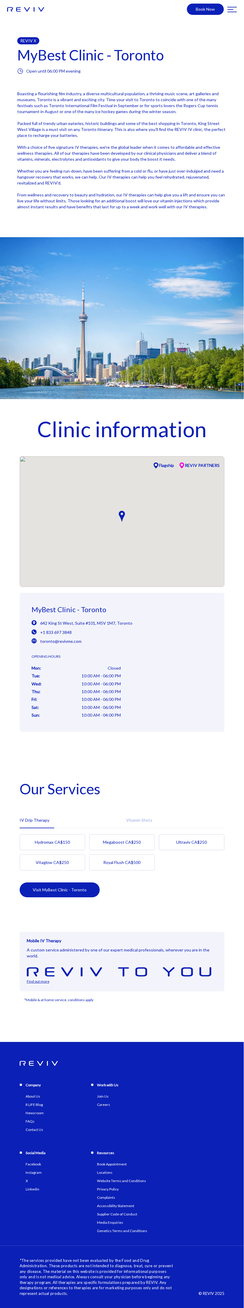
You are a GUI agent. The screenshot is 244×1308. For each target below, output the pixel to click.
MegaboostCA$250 (122, 842)
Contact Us (34, 1129)
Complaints (106, 1197)
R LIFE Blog (34, 1104)
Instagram (34, 1172)
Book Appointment (112, 1164)
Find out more (38, 981)
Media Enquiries (110, 1222)
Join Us (103, 1096)
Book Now (205, 9)
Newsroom (35, 1113)
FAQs (30, 1121)
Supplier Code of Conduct (117, 1214)
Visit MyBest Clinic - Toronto (60, 889)
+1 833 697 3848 (56, 632)
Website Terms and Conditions (121, 1181)
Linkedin (32, 1189)
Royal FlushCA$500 (121, 862)
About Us (33, 1096)
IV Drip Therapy (34, 820)
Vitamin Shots (139, 820)
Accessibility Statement (115, 1206)
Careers (103, 1104)
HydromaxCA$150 (52, 842)
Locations (104, 1172)
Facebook (33, 1164)
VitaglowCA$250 (52, 862)
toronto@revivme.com (61, 641)
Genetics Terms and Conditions (122, 1231)
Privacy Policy (108, 1189)
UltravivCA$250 (191, 842)
